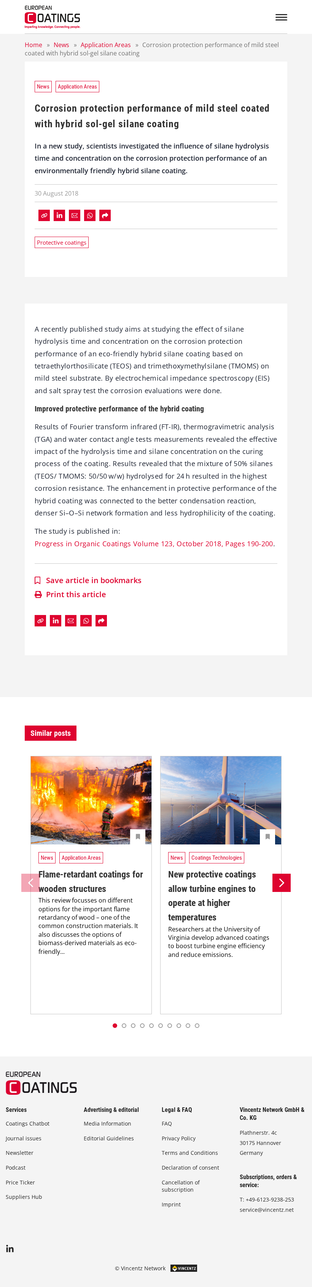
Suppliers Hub (24, 1196)
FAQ (167, 1123)
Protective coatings (61, 242)
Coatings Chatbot (27, 1123)
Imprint (171, 1204)
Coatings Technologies (216, 857)
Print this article (76, 594)
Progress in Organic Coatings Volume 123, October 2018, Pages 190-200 (154, 543)
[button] (124, 1025)
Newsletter (19, 1152)
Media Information (107, 1123)
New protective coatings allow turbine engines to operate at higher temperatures (212, 896)
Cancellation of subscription (181, 1186)
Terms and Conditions (190, 1152)
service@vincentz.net (267, 1209)
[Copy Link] (44, 215)
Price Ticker (20, 1182)
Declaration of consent (190, 1167)
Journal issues (23, 1138)
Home (33, 45)
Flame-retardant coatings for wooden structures (90, 881)
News (61, 45)
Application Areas (106, 45)
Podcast (15, 1167)
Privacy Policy (179, 1138)
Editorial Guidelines (109, 1138)
